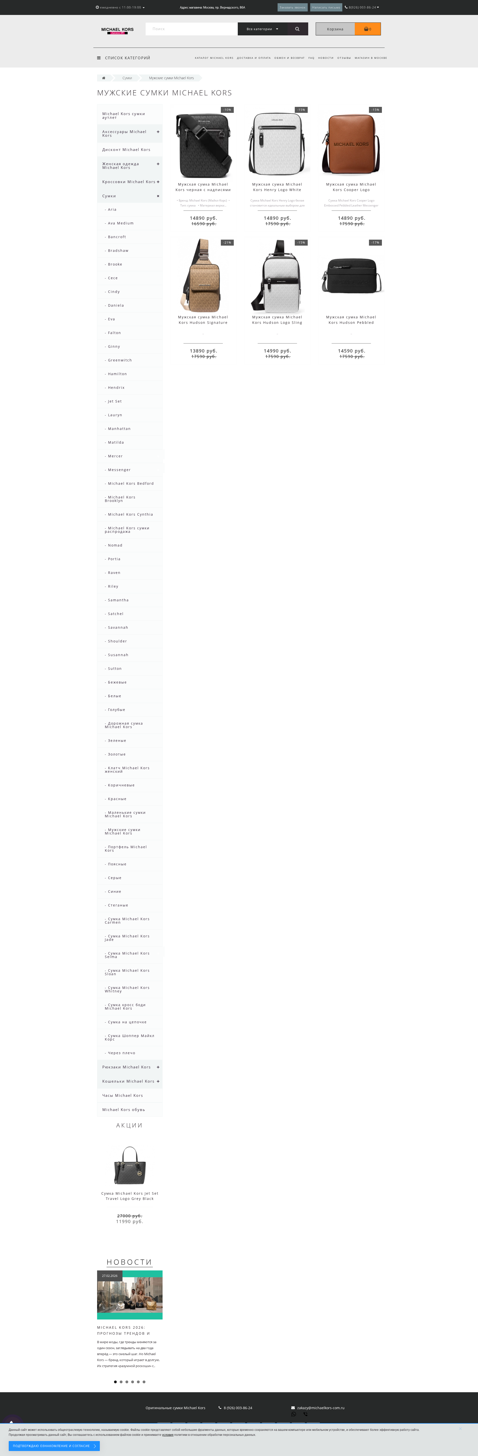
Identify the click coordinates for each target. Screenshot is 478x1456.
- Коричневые (120, 785)
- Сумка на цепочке (126, 1022)
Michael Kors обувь (123, 1109)
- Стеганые (116, 905)
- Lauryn (113, 415)
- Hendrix (115, 387)
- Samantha (117, 600)
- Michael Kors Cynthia (129, 514)
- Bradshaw (117, 250)
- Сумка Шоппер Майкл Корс (130, 1037)
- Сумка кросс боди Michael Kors (125, 1006)
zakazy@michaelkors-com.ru (321, 1407)
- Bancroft (115, 236)
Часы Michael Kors (122, 1095)
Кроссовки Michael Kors (129, 181)
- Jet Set (113, 401)
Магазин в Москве (371, 58)
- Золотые (115, 754)
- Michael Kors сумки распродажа (127, 530)
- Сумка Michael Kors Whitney (127, 989)
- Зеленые (115, 740)
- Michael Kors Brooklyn (120, 499)
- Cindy (112, 291)
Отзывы (344, 58)
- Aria (111, 209)
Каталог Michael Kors (214, 58)
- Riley (112, 586)
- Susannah (117, 654)
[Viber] (305, 1414)
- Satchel (114, 613)
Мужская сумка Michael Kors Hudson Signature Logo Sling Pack (203, 322)
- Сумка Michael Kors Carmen (127, 920)
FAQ (311, 58)
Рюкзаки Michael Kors (126, 1066)
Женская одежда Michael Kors (120, 165)
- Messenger (118, 469)
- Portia (113, 558)
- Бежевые (116, 682)
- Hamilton (116, 373)
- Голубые (115, 709)
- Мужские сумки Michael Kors (123, 831)
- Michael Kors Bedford (129, 483)
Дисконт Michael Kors (126, 149)
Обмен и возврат (289, 58)
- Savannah (116, 627)
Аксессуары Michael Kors (124, 133)
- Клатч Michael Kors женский (127, 769)
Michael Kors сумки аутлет (123, 115)
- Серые (113, 877)
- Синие (113, 891)
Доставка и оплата (254, 58)
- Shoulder (116, 641)
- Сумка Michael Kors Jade (127, 938)
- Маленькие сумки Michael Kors (125, 814)
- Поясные (116, 864)
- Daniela (114, 305)
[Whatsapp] (293, 1413)
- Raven (113, 572)
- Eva (110, 319)
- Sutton (113, 668)
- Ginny (112, 346)
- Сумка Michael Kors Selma (127, 955)
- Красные (116, 798)
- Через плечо (120, 1052)
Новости (326, 58)
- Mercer (114, 456)
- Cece (111, 278)
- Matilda (114, 442)
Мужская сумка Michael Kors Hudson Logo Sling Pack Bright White (277, 322)
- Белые (113, 695)
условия (168, 1435)
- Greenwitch (118, 360)
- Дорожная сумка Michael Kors (124, 725)
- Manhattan (118, 428)
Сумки (109, 195)
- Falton (113, 332)
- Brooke (113, 264)
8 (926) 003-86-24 (238, 1407)
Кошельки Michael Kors (128, 1081)
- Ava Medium (119, 223)
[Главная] (103, 77)
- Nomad (114, 545)
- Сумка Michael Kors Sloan (127, 972)
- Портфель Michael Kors (126, 848)
